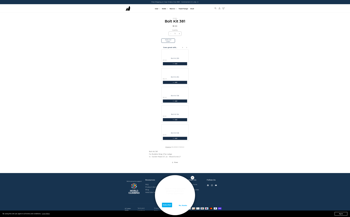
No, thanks (183, 205)
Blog (147, 190)
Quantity (175, 30)
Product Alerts (151, 187)
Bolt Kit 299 (175, 58)
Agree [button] (341, 213)
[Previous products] (183, 47)
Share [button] (176, 162)
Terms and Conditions (141, 209)
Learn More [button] (46, 213)
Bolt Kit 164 (175, 114)
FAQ (147, 184)
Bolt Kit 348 (175, 133)
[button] (157, 9)
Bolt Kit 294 (175, 77)
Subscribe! (167, 205)
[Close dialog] (192, 177)
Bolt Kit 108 (175, 95)
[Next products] (187, 47)
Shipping (168, 147)
